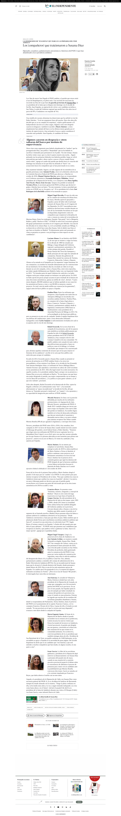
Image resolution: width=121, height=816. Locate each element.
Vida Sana (79, 11)
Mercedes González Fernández (39, 794)
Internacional (38, 11)
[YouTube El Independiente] (58, 807)
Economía (30, 11)
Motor (84, 11)
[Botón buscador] (105, 6)
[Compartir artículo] (86, 74)
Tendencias (66, 11)
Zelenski (82, 1)
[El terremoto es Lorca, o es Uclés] (30, 727)
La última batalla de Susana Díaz (48, 697)
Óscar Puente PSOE (43, 1)
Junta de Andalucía (38, 707)
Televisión (73, 11)
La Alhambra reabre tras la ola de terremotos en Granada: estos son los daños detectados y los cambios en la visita (42, 735)
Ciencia (44, 11)
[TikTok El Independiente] (70, 807)
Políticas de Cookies (76, 811)
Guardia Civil (36, 791)
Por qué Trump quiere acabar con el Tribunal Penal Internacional (93, 149)
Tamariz (36, 1)
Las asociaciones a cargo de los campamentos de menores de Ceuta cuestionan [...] (93, 170)
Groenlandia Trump (23, 1)
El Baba (48, 1)
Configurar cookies (85, 811)
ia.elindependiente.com (76, 794)
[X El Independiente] (50, 807)
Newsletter (53, 785)
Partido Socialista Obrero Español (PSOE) (55, 707)
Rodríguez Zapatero (37, 787)
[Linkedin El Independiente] (66, 807)
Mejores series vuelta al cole (96, 1)
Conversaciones (91, 11)
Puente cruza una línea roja (93, 164)
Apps (52, 787)
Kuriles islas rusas (31, 1)
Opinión (20, 11)
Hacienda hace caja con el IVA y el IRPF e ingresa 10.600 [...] (92, 156)
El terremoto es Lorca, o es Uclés (42, 724)
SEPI (34, 783)
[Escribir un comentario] (97, 74)
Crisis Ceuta (16, 1)
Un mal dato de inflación (92, 161)
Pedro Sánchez (62, 1)
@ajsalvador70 (88, 66)
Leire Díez (35, 793)
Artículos (60, 13)
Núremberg (78, 1)
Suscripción (53, 783)
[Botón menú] (16, 6)
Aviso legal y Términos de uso (48, 811)
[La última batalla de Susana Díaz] (31, 699)
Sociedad (49, 11)
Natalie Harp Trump (54, 1)
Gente (54, 11)
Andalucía (25, 39)
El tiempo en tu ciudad (25, 6)
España (25, 11)
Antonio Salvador (90, 65)
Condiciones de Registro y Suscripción (62, 811)
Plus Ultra (35, 785)
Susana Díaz (30, 709)
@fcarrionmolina (88, 62)
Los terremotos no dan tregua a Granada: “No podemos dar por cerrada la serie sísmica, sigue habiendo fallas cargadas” (67, 727)
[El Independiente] (60, 6)
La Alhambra (87, 1)
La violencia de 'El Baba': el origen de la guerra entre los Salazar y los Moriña (66, 735)
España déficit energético (70, 1)
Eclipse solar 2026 (37, 782)
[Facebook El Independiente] (54, 807)
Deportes (59, 11)
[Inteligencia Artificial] (76, 792)
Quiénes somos (54, 789)
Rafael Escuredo (68, 333)
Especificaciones (54, 791)
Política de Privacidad (36, 811)
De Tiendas (100, 11)
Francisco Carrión (90, 61)
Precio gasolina (105, 1)
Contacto (53, 782)
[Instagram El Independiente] (62, 807)
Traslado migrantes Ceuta (114, 1)
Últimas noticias (10, 1)
